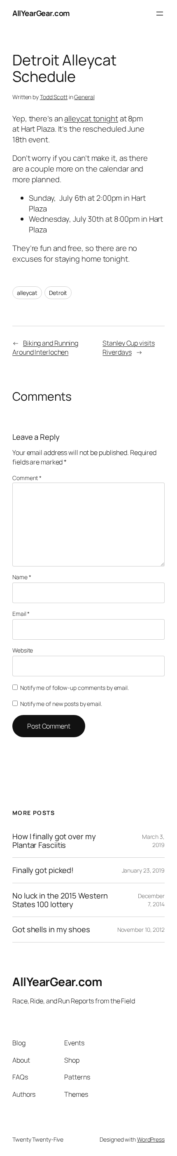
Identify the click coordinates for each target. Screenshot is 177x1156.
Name (21, 577)
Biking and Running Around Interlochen (45, 348)
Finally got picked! (43, 870)
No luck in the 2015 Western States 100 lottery (60, 899)
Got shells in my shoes (51, 929)
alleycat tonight (91, 118)
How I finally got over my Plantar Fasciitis (54, 840)
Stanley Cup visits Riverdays (128, 348)
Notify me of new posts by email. (61, 704)
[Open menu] (160, 14)
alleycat (27, 293)
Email (21, 613)
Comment (27, 478)
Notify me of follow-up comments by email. (74, 688)
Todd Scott (54, 97)
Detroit (58, 293)
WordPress (151, 1139)
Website (22, 650)
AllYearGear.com (41, 13)
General (84, 97)
